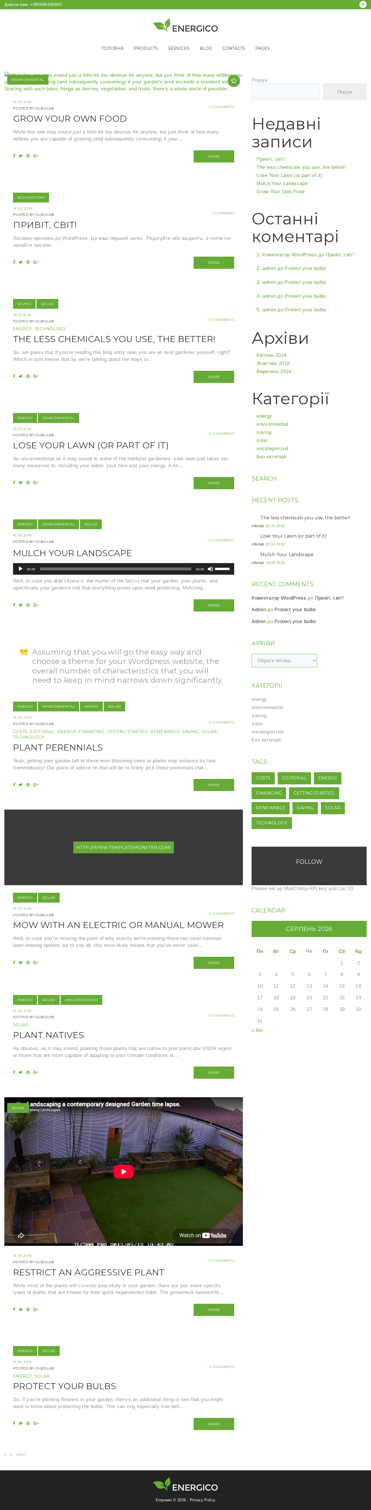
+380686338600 (45, 4)
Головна (112, 48)
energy (22, 328)
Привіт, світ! (45, 225)
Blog (206, 48)
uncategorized (81, 1000)
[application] (123, 569)
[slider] (223, 568)
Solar (209, 731)
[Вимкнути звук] (210, 569)
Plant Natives (48, 1035)
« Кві (257, 1030)
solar (47, 304)
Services (179, 48)
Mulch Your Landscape (72, 553)
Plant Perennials (58, 747)
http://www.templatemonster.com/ (123, 847)
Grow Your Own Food (70, 118)
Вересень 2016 (274, 371)
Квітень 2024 (271, 355)
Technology (50, 328)
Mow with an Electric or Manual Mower (118, 925)
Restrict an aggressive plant (89, 1272)
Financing (91, 731)
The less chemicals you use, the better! (114, 339)
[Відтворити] (20, 569)
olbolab (44, 108)
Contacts (233, 48)
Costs (20, 731)
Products (146, 48)
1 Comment (223, 213)
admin (269, 268)
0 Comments (221, 107)
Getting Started (127, 731)
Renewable (165, 731)
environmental (28, 79)
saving (24, 304)
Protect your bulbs (64, 1386)
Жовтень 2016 (273, 363)
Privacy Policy (203, 1500)
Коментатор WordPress (289, 255)
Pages (262, 48)
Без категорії (31, 197)
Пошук (259, 80)
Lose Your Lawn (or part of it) (91, 445)
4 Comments (221, 1367)
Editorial (42, 731)
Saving (190, 731)
